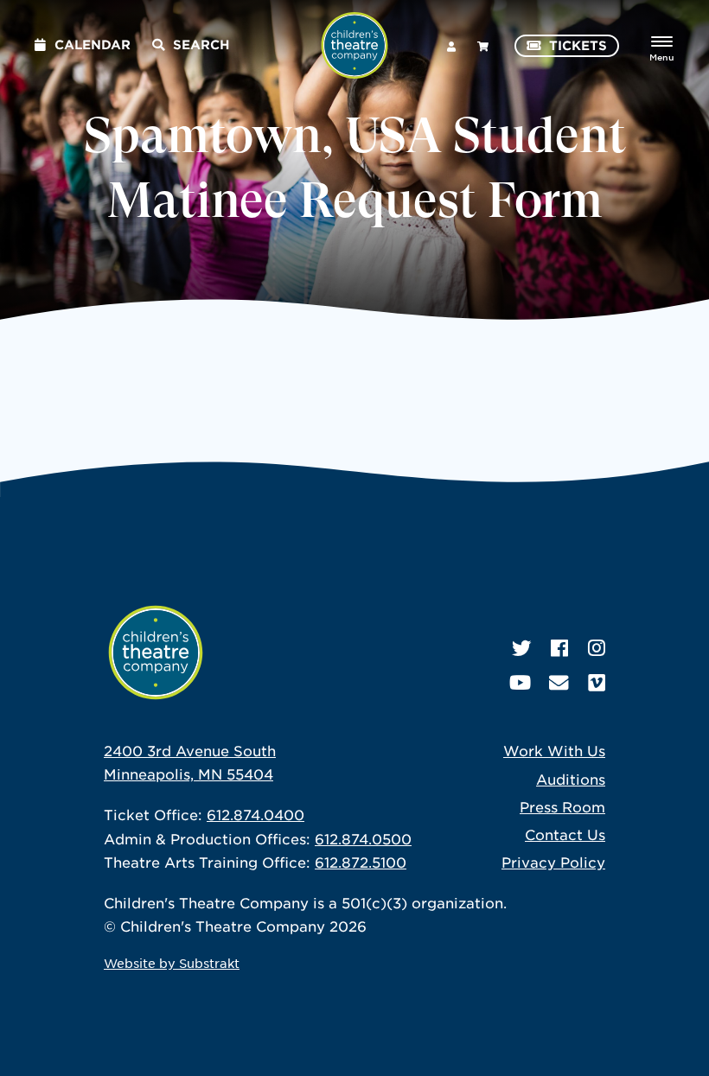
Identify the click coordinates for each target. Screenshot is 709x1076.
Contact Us (565, 834)
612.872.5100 (360, 861)
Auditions (570, 778)
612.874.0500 (363, 838)
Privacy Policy (553, 861)
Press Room (562, 806)
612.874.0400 (255, 814)
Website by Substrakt (172, 963)
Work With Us (554, 750)
